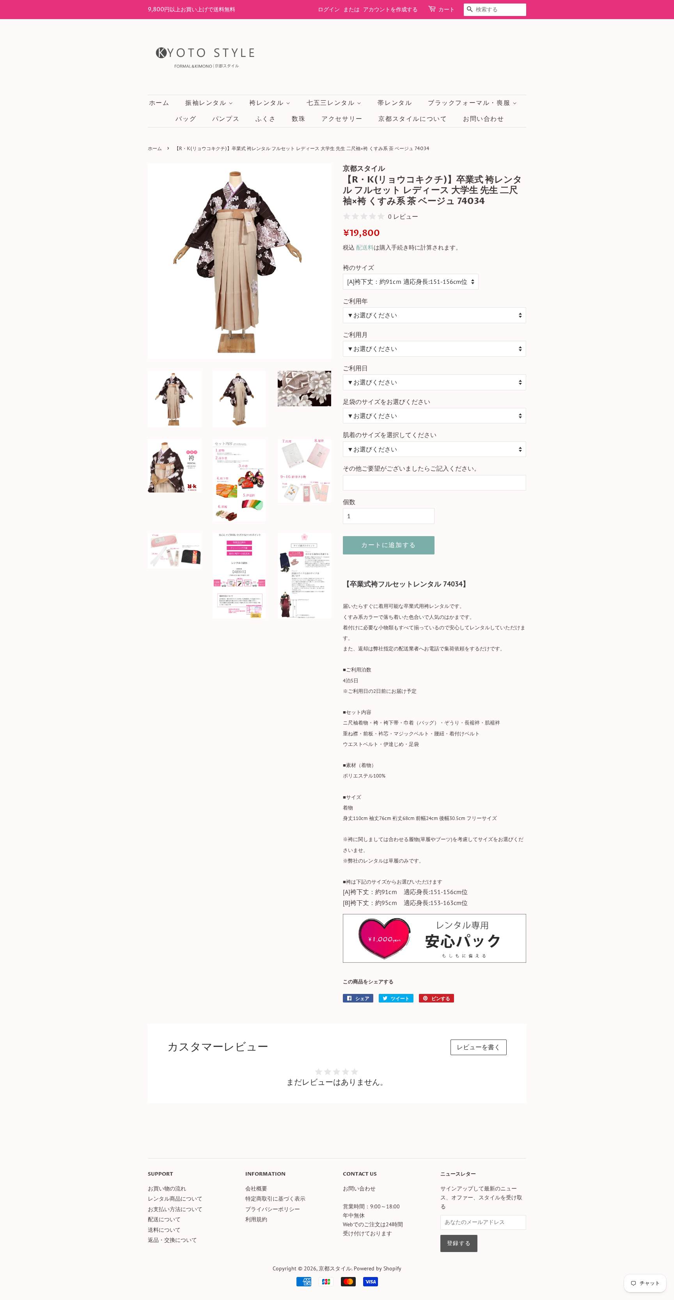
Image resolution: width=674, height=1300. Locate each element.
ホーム (159, 103)
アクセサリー (342, 119)
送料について (164, 1229)
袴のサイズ (358, 267)
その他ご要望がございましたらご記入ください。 (411, 468)
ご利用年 (355, 301)
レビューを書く (478, 1047)
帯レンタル (395, 103)
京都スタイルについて (412, 119)
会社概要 (256, 1188)
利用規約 (256, 1219)
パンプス (225, 119)
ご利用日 (355, 368)
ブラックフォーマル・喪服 (470, 103)
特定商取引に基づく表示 (275, 1198)
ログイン (329, 9)
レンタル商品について (175, 1198)
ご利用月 (355, 334)
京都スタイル (335, 1268)
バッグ (186, 119)
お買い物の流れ (167, 1188)
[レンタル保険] (434, 960)
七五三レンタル (332, 103)
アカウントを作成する (390, 9)
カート (446, 9)
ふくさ (265, 119)
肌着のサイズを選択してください (389, 435)
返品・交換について (172, 1239)
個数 (349, 502)
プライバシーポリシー (272, 1209)
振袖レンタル (207, 103)
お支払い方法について (175, 1209)
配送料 (365, 247)
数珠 (298, 119)
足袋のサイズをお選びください (386, 402)
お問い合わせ (483, 119)
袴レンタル (267, 103)
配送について (164, 1219)
